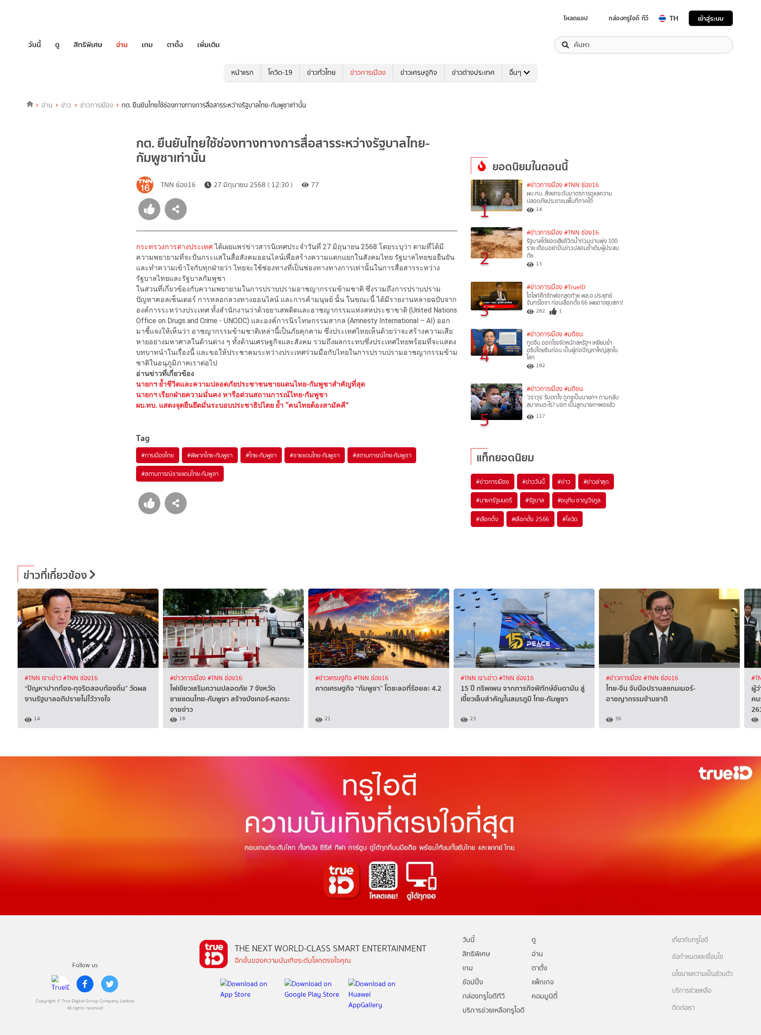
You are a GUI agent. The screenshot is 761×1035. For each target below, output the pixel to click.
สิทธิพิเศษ (88, 45)
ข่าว (66, 105)
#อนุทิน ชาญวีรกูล (579, 500)
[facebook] (85, 984)
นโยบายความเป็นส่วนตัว (702, 974)
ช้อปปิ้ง (472, 982)
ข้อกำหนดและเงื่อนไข (697, 956)
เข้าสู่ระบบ (711, 18)
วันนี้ (34, 45)
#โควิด (569, 519)
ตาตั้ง (175, 45)
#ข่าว (564, 481)
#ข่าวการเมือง (544, 185)
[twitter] (109, 984)
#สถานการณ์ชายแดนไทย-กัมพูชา (179, 473)
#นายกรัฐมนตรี (494, 500)
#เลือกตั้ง (487, 519)
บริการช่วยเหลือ (691, 990)
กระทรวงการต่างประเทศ (174, 247)
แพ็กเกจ (543, 982)
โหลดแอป (576, 18)
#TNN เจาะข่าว (44, 678)
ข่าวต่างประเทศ (473, 72)
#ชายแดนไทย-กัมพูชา (315, 455)
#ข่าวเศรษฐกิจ (334, 678)
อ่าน (122, 45)
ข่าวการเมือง (368, 72)
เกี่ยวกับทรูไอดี (690, 940)
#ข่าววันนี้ (533, 481)
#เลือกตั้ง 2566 (531, 519)
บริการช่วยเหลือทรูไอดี (493, 1010)
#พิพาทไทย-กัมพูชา (210, 455)
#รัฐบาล (534, 500)
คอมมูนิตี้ (545, 996)
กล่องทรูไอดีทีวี (483, 996)
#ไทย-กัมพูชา (261, 455)
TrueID (54, 18)
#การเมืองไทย (157, 455)
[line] (60, 984)
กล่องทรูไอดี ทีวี (628, 18)
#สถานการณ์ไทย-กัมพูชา (382, 455)
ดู (57, 45)
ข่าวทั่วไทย (321, 72)
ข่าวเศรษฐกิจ (418, 72)
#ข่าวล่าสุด (596, 481)
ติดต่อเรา (683, 1008)
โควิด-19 (280, 72)
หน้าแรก (242, 72)
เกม (147, 45)
